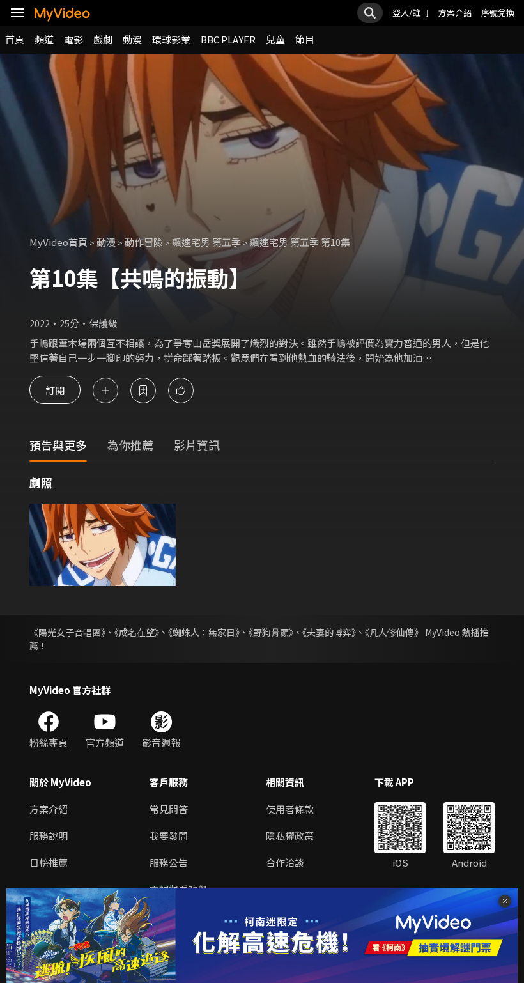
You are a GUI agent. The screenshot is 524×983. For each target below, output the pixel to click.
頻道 (44, 39)
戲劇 (102, 39)
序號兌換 (497, 12)
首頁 (14, 39)
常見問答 (169, 809)
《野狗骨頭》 (271, 632)
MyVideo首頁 (58, 242)
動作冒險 (144, 242)
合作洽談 (285, 862)
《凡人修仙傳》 (394, 632)
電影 (73, 39)
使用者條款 (290, 809)
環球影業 (171, 39)
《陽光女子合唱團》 (67, 632)
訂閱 (55, 390)
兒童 (275, 39)
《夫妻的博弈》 (329, 632)
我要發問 (169, 835)
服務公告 (169, 862)
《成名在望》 (136, 632)
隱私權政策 (290, 835)
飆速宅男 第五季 (206, 242)
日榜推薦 (48, 862)
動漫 (132, 39)
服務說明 (48, 835)
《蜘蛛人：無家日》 (204, 632)
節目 (304, 39)
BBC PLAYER (228, 39)
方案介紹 (455, 12)
